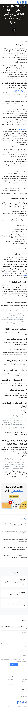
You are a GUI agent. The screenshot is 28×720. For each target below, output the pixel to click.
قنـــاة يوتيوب (24, 683)
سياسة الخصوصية (23, 691)
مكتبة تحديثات (24, 681)
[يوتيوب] (20, 715)
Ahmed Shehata (14, 33)
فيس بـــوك (10, 683)
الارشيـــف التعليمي (23, 696)
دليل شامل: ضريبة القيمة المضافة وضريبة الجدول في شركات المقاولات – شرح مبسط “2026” (15, 582)
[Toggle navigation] (2, 2)
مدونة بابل (11, 681)
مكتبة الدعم (10, 679)
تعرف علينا (25, 679)
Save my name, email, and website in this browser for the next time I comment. (13, 660)
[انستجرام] (23, 715)
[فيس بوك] (26, 715)
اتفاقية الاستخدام (23, 694)
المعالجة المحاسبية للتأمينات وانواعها (16, 594)
